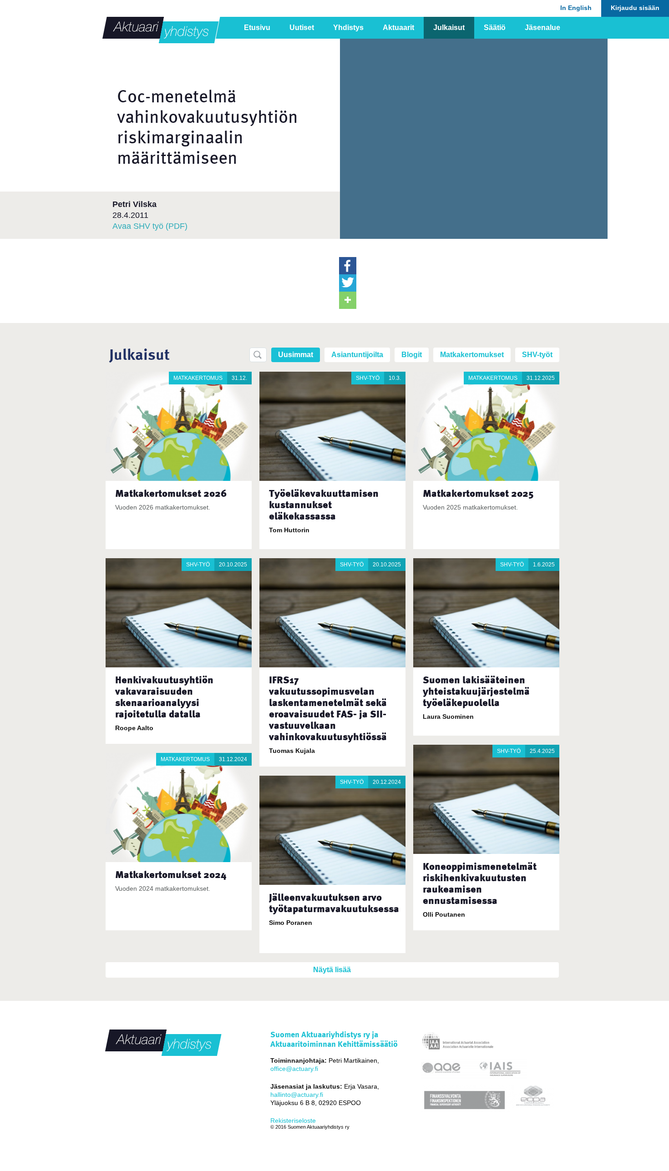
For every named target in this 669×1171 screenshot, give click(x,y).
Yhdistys (348, 27)
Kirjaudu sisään (635, 7)
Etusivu (257, 27)
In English (576, 7)
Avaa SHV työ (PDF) (150, 226)
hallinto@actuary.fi (296, 1094)
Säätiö (495, 27)
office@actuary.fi (294, 1068)
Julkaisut (449, 27)
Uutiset (301, 27)
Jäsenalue (542, 27)
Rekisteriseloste (293, 1120)
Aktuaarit (398, 27)
